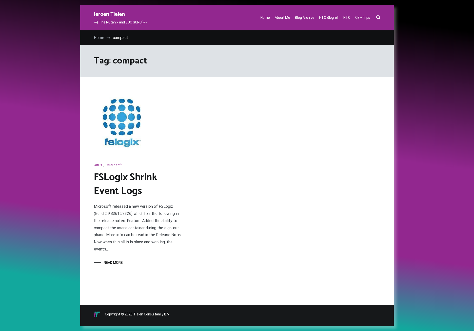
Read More (113, 263)
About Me (282, 18)
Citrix (98, 165)
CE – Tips (362, 18)
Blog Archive (304, 18)
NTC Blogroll (328, 18)
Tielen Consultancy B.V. (151, 314)
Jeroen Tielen (109, 14)
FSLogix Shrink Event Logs (125, 184)
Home (265, 18)
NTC (346, 18)
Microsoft (114, 165)
